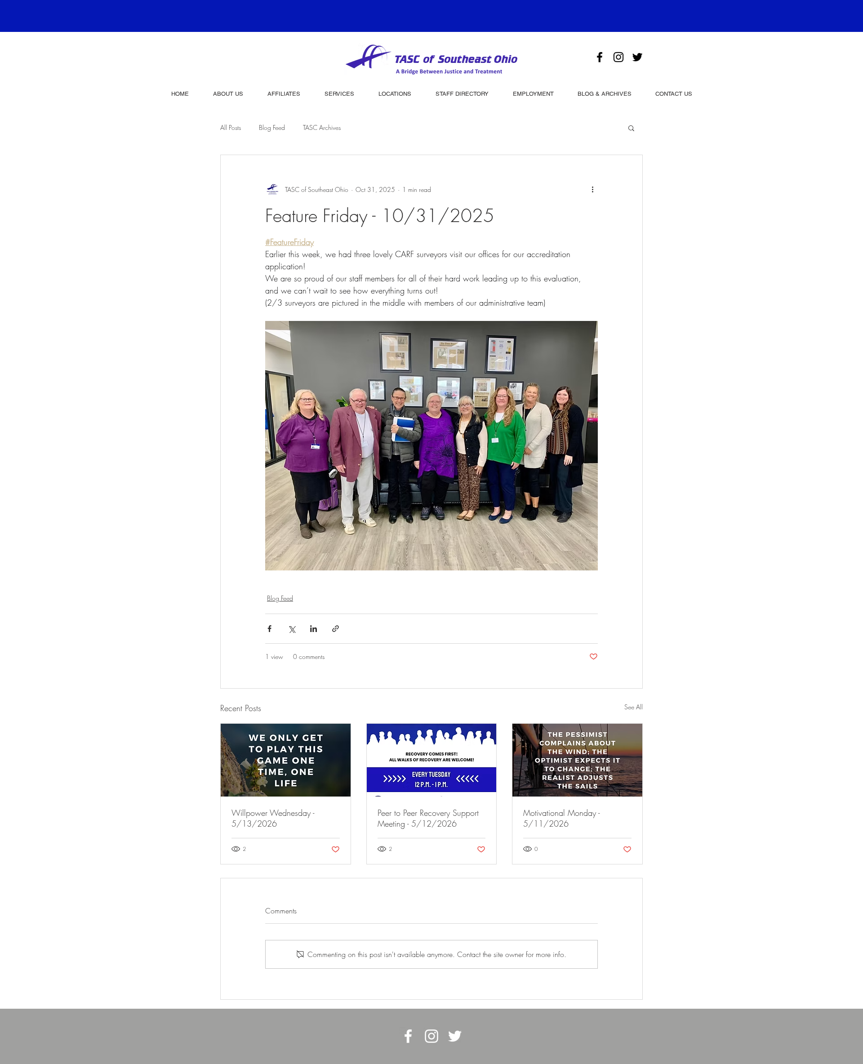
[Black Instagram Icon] (618, 57)
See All (633, 707)
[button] (631, 127)
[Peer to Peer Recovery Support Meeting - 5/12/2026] (432, 760)
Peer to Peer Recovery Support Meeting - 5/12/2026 (428, 818)
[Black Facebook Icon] (599, 57)
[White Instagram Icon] (431, 1036)
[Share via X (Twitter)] (291, 628)
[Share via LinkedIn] (313, 628)
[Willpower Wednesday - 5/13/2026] (286, 760)
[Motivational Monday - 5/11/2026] (577, 760)
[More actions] (592, 189)
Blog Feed (272, 127)
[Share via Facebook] (269, 628)
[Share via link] (335, 628)
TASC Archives (322, 127)
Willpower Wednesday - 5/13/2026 (272, 818)
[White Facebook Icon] (408, 1036)
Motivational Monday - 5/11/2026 (561, 818)
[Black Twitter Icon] (637, 57)
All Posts (230, 127)
